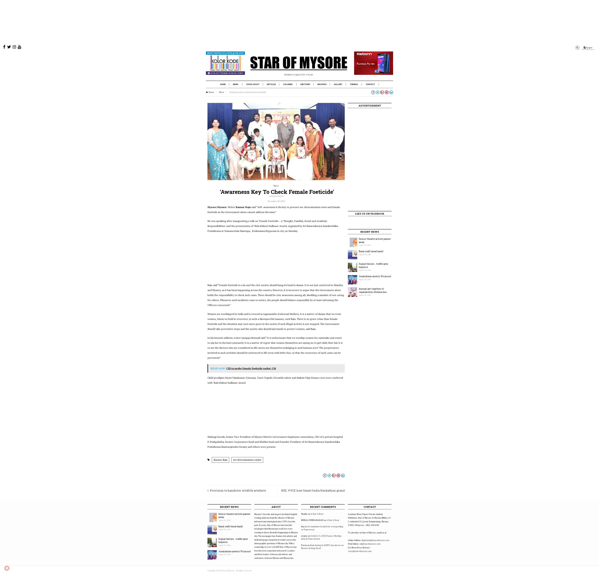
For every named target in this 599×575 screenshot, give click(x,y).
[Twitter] (9, 47)
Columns (288, 84)
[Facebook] (4, 47)
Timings (354, 84)
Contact (370, 84)
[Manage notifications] (6, 568)
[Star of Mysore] (291, 67)
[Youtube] (19, 47)
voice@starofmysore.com (360, 551)
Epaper (589, 47)
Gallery (338, 84)
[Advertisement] (93, 22)
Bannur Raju (220, 459)
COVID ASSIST (253, 84)
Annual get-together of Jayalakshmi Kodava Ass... (373, 290)
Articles (271, 84)
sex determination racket (247, 459)
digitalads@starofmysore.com (375, 540)
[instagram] (14, 47)
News (235, 84)
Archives (322, 84)
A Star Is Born (317, 513)
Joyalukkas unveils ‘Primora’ (375, 276)
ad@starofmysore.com (369, 543)
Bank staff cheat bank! (371, 251)
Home (223, 84)
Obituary (305, 84)
